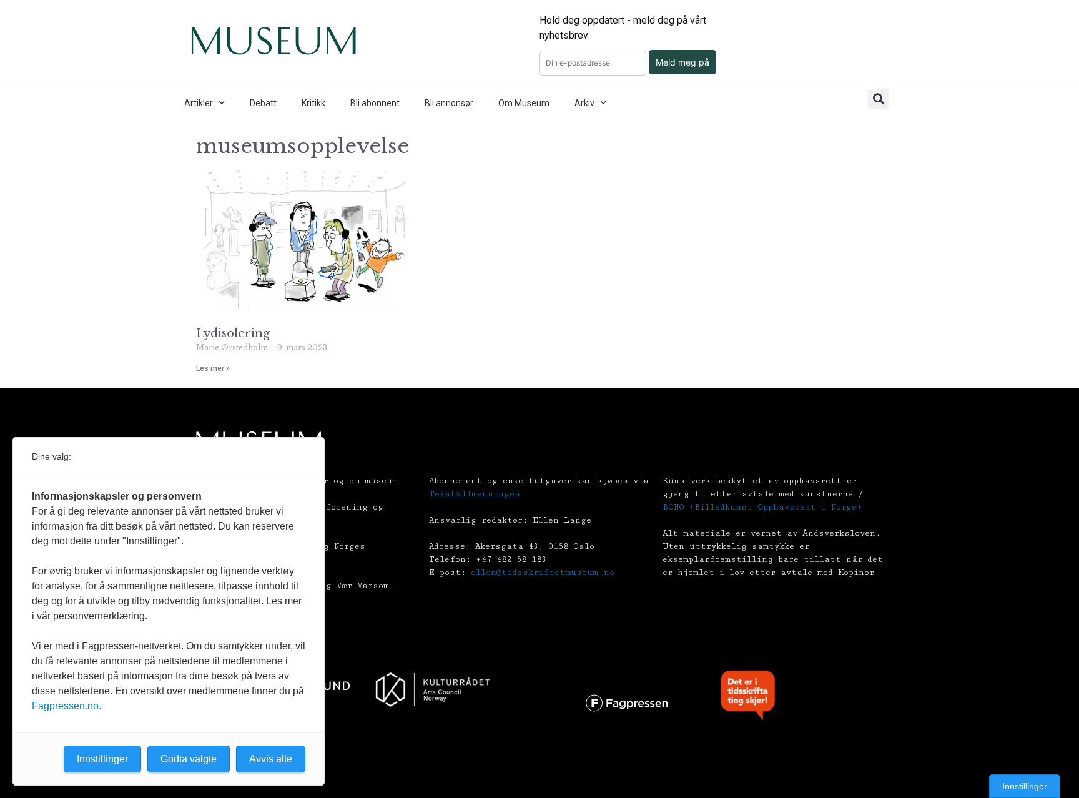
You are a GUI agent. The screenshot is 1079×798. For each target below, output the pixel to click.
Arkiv (584, 103)
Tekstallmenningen (474, 494)
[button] (878, 99)
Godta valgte (188, 759)
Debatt (263, 103)
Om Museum (523, 103)
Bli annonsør (449, 103)
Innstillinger (1024, 786)
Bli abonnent (375, 103)
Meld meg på (682, 62)
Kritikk (313, 103)
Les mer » (213, 368)
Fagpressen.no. (66, 706)
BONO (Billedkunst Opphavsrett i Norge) (762, 507)
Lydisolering (233, 333)
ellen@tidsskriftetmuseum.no (542, 573)
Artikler (198, 103)
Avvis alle (270, 759)
